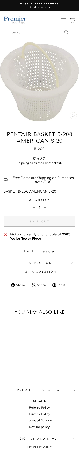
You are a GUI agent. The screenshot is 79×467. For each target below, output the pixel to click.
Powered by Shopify (39, 446)
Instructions (39, 262)
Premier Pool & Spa (38, 390)
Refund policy (39, 427)
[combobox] (40, 32)
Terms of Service (39, 420)
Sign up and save (38, 438)
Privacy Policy (39, 414)
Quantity (39, 200)
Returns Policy (39, 407)
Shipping (23, 163)
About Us (39, 401)
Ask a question (40, 271)
